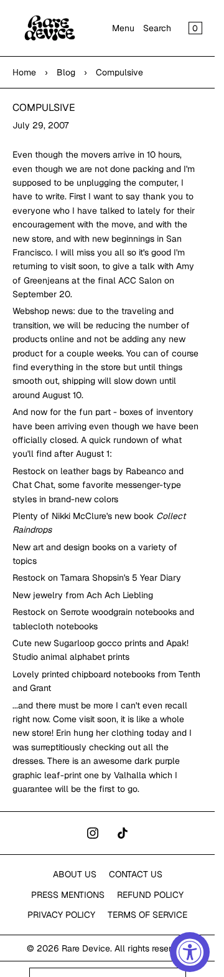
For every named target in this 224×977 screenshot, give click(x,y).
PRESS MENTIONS (68, 894)
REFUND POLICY (150, 894)
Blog (66, 72)
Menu (123, 28)
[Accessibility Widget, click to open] (190, 952)
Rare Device (86, 948)
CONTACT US (135, 874)
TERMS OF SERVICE (147, 914)
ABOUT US (74, 874)
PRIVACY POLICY (61, 914)
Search (157, 28)
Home (24, 72)
